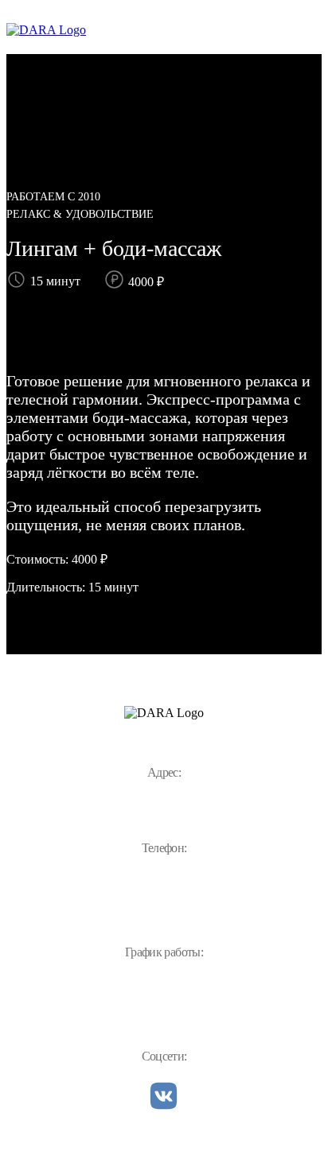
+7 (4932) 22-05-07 (164, 904)
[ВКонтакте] (164, 1097)
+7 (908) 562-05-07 (164, 876)
